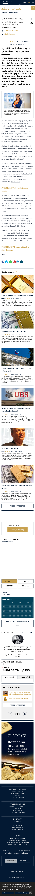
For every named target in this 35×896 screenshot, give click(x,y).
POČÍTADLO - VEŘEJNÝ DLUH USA (17, 623)
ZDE (17, 889)
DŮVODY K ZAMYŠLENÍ (17, 812)
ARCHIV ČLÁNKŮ (17, 792)
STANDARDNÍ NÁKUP (17, 839)
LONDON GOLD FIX (17, 797)
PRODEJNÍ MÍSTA (17, 827)
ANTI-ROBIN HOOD (17, 794)
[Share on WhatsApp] (10, 261)
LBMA (5, 593)
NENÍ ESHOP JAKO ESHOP (17, 840)
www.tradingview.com (7, 541)
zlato (24, 44)
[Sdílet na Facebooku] (2, 261)
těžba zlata (19, 44)
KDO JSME (17, 809)
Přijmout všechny (8, 893)
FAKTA (17, 796)
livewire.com (15, 182)
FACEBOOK (17, 822)
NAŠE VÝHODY (17, 811)
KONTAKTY (17, 819)
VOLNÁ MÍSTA (17, 825)
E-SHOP (17, 836)
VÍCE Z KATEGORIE (17, 506)
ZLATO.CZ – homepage (17, 789)
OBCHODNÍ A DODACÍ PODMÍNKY (17, 842)
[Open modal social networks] (21, 261)
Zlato (18, 272)
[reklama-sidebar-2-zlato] (17, 751)
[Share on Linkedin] (17, 261)
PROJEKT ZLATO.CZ (17, 804)
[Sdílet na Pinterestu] (14, 261)
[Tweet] (6, 261)
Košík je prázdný (17, 530)
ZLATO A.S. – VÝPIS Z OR (18, 807)
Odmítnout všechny (22, 893)
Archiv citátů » (28, 632)
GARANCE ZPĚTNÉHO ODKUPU (17, 844)
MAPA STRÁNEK (17, 829)
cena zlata (12, 44)
